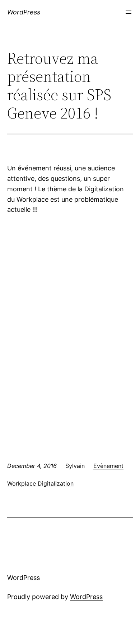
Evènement (108, 465)
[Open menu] (128, 12)
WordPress (23, 12)
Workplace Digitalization (40, 483)
